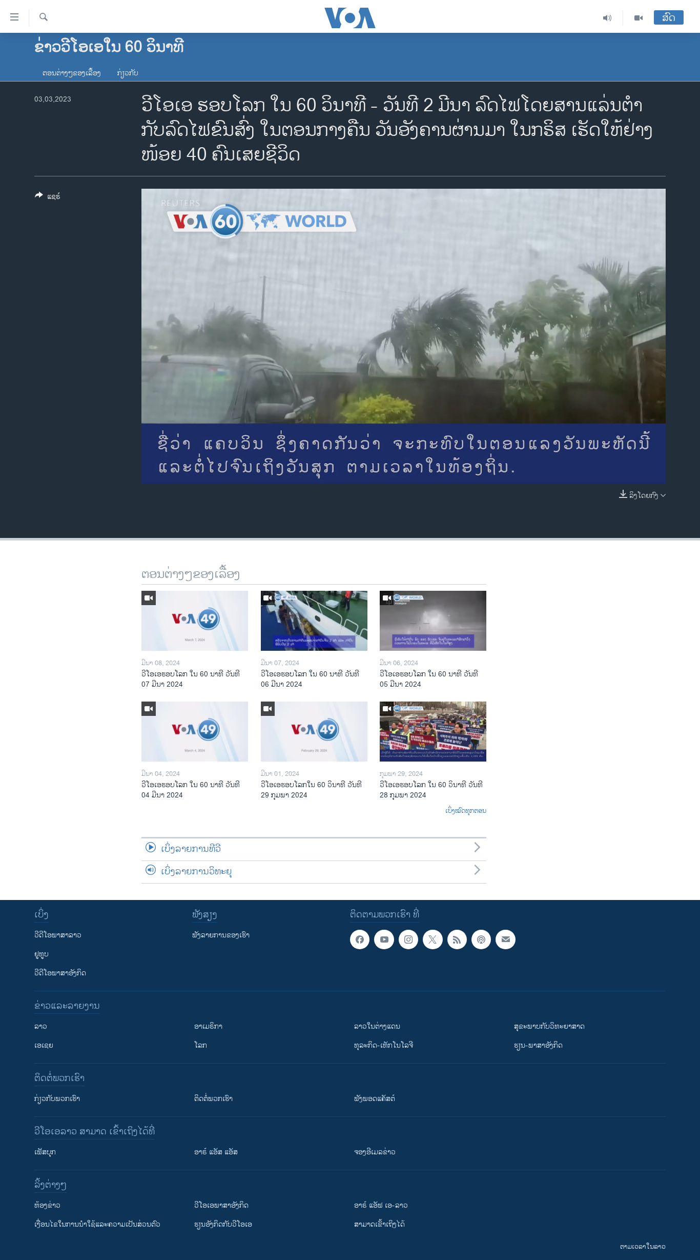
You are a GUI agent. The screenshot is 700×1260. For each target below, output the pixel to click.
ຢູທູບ (41, 954)
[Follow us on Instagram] (408, 939)
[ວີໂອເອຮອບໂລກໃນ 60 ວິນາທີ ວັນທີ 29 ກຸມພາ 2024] (314, 732)
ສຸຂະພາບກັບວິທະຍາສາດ (549, 1026)
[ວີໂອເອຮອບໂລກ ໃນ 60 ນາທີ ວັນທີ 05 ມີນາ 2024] (433, 621)
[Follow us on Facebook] (359, 939)
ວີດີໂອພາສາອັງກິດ (60, 973)
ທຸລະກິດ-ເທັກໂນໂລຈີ (383, 1045)
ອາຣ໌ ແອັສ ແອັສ (216, 1152)
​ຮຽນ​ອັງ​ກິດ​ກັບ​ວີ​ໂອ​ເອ (223, 1224)
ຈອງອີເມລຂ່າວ (375, 1152)
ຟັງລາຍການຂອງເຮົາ (221, 935)
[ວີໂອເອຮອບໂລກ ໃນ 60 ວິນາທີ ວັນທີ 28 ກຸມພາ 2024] (433, 732)
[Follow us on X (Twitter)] (432, 939)
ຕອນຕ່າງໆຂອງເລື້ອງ (72, 73)
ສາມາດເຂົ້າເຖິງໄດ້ (379, 1224)
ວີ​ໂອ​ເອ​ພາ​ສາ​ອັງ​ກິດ (221, 1205)
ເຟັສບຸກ (45, 1152)
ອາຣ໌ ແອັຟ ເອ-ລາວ (381, 1205)
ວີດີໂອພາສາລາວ (57, 935)
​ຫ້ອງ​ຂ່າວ (47, 1205)
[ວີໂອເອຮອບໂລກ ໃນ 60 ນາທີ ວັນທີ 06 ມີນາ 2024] (314, 621)
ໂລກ (200, 1045)
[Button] (47, 198)
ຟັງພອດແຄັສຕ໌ (374, 1098)
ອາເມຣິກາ (208, 1026)
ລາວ (40, 1026)
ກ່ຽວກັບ (127, 73)
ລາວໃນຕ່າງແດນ (377, 1026)
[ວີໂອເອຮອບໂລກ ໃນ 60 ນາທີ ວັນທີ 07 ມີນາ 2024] (194, 621)
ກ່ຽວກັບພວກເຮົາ (57, 1098)
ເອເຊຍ (43, 1045)
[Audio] (607, 18)
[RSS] (457, 939)
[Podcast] (481, 939)
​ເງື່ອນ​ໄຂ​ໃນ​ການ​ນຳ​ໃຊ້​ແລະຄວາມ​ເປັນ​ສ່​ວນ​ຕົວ (97, 1224)
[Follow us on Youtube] (384, 939)
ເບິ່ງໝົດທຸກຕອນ (465, 811)
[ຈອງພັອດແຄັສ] (505, 939)
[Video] (638, 18)
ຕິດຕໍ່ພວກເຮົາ (213, 1098)
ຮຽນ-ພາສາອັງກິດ (538, 1045)
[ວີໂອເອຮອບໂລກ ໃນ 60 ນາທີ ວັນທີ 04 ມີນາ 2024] (194, 732)
